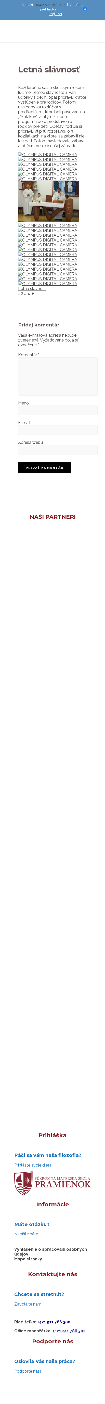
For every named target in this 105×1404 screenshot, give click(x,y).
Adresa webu (30, 442)
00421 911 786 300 (50, 5)
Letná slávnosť (32, 288)
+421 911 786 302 (68, 1331)
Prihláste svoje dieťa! (33, 1165)
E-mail (24, 422)
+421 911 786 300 (53, 1322)
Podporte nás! (27, 1371)
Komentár (28, 354)
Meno (23, 403)
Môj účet (55, 14)
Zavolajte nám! (28, 1304)
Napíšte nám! (26, 1234)
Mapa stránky (28, 1259)
